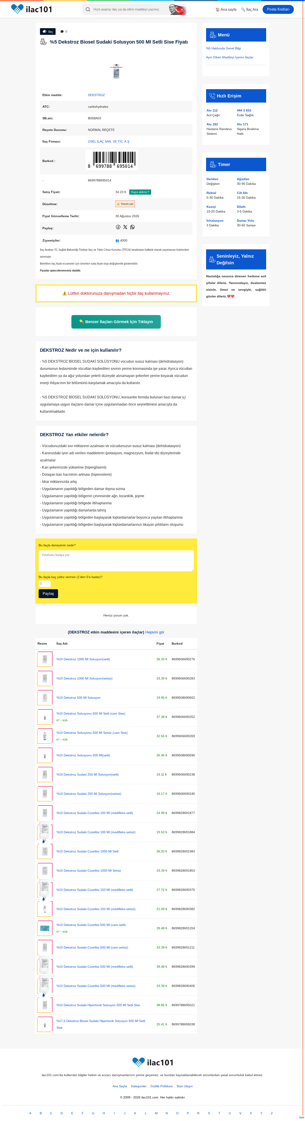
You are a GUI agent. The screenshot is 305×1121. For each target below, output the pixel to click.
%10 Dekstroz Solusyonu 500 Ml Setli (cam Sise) (90, 713)
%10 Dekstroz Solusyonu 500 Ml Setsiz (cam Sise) (92, 732)
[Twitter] (126, 228)
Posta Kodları (278, 9)
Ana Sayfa (120, 1086)
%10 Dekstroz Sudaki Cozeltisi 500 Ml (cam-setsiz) (92, 947)
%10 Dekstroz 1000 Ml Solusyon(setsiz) (84, 678)
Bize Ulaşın (185, 1086)
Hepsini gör (154, 632)
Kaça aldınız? (140, 192)
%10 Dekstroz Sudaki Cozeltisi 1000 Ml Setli (87, 851)
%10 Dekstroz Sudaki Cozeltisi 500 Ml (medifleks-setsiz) (96, 986)
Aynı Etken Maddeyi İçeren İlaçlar (229, 57)
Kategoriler (138, 1086)
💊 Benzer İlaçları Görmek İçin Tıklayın (116, 322)
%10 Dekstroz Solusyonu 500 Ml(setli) (83, 755)
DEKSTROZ (96, 95)
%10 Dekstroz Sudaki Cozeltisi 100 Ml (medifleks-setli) (94, 813)
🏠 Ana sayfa (225, 9)
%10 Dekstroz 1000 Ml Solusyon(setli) (83, 659)
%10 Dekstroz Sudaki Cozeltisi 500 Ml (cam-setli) (91, 925)
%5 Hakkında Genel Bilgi (223, 48)
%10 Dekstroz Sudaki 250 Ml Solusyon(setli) (87, 774)
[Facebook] (118, 228)
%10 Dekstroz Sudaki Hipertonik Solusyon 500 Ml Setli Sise (98, 1005)
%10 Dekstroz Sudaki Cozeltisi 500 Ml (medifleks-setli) (94, 966)
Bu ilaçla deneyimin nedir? (57, 545)
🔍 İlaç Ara (249, 9)
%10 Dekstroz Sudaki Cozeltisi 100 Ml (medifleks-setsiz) (96, 832)
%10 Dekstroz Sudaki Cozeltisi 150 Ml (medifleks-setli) (94, 890)
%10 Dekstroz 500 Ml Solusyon (78, 697)
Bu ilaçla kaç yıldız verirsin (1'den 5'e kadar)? (70, 577)
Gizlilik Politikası (161, 1086)
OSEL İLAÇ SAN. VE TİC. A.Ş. (109, 141)
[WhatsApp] (132, 228)
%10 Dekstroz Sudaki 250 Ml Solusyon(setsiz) (88, 793)
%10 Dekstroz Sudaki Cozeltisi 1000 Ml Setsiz (88, 870)
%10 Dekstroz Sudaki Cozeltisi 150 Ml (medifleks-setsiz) (96, 909)
